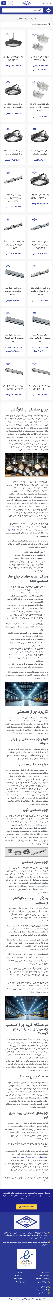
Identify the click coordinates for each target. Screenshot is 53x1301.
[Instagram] (50, 3)
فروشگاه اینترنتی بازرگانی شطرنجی (30, 1157)
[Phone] (43, 3)
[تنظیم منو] (48, 10)
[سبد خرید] (10, 3)
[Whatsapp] (47, 3)
